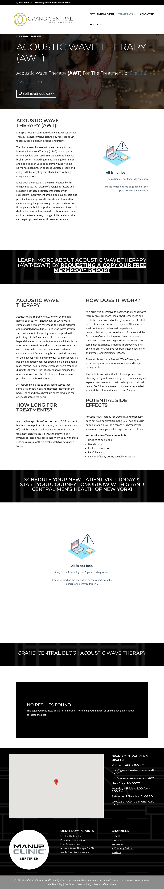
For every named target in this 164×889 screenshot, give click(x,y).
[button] (56, 783)
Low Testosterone (70, 844)
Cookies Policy (55, 884)
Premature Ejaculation (72, 840)
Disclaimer (70, 884)
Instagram (117, 844)
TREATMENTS (125, 14)
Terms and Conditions (105, 884)
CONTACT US (147, 14)
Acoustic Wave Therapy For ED (77, 848)
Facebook (117, 840)
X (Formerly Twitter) (122, 848)
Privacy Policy (84, 884)
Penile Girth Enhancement (74, 852)
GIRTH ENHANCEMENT (102, 14)
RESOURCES (96, 24)
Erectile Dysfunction (71, 836)
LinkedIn (116, 836)
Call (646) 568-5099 (38, 94)
